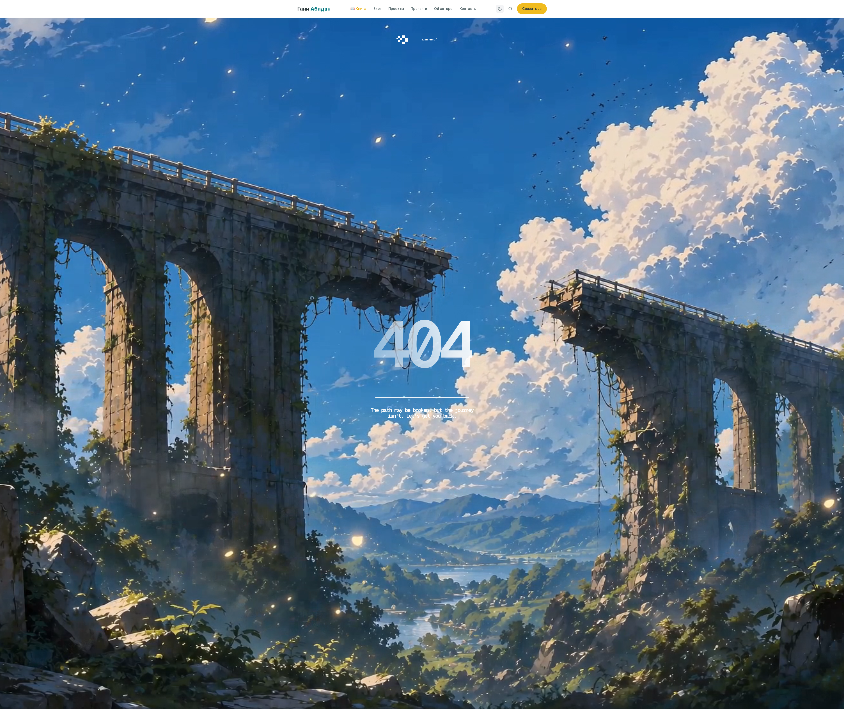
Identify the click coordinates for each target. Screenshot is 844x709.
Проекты (396, 8)
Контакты (468, 8)
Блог (377, 8)
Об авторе (443, 8)
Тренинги (419, 8)
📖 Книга (358, 8)
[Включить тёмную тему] (500, 9)
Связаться (532, 8)
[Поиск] (510, 9)
